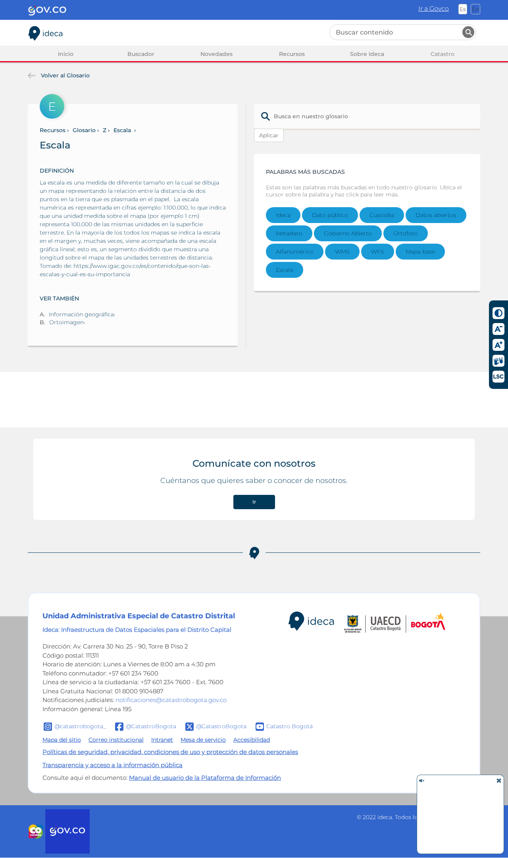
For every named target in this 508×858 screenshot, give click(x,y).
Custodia (381, 215)
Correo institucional (116, 739)
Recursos (52, 130)
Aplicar (269, 135)
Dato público (330, 215)
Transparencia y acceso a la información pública (112, 765)
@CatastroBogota (151, 726)
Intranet (162, 739)
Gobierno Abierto (348, 233)
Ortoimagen (66, 322)
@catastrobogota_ (80, 726)
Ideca (283, 215)
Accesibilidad (251, 739)
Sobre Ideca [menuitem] (367, 54)
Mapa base (420, 251)
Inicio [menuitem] (65, 54)
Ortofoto (405, 233)
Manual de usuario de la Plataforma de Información (205, 777)
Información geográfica (81, 314)
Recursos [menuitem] (292, 54)
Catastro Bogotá (289, 726)
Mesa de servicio (203, 739)
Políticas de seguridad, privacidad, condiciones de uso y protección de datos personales (170, 752)
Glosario (84, 130)
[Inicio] (45, 32)
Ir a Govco (433, 8)
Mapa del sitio (61, 739)
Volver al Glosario (64, 75)
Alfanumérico (295, 251)
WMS (342, 251)
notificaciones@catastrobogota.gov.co (171, 700)
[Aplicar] (468, 32)
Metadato (289, 233)
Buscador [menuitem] (140, 54)
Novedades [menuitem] (216, 54)
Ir (254, 502)
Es (463, 9)
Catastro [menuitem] (442, 54)
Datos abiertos (436, 215)
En (475, 9)
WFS (377, 251)
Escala (284, 269)
